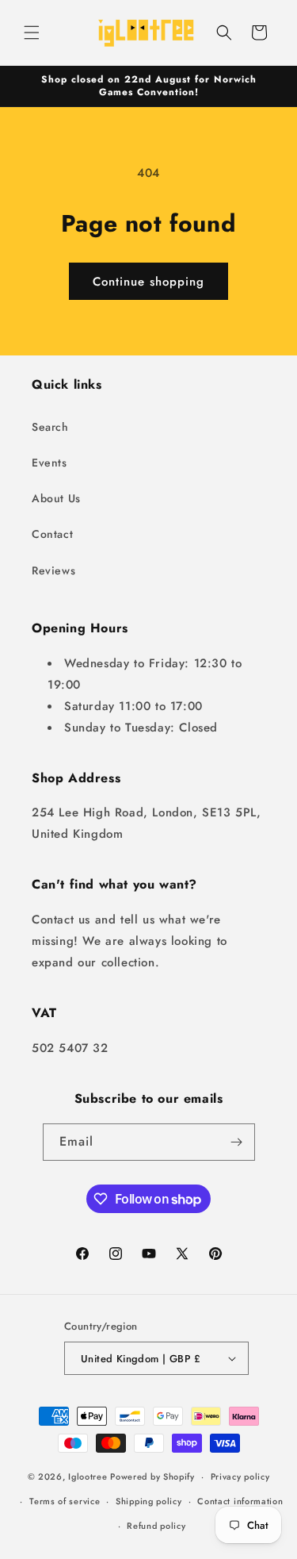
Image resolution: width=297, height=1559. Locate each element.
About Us (56, 498)
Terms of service (64, 1501)
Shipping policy (149, 1501)
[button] (31, 32)
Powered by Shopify (152, 1476)
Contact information (240, 1501)
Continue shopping (148, 281)
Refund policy (156, 1525)
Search (50, 427)
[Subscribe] (236, 1142)
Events (49, 462)
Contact (52, 534)
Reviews (53, 570)
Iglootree (87, 1476)
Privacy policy (240, 1476)
